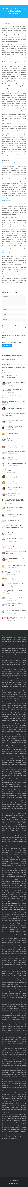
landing (6, 1061)
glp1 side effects (18, 1161)
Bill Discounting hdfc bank (14, 883)
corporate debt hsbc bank (13, 843)
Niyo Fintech (11, 532)
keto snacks (5, 1150)
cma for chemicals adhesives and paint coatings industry (14, 958)
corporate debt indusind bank (12, 848)
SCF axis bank (11, 867)
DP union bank (16, 795)
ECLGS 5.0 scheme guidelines (9, 1138)
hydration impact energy (17, 1141)
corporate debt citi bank (11, 841)
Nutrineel (3, 1141)
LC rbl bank (12, 760)
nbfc (25, 637)
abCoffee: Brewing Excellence (16, 408)
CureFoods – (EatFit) (13, 520)
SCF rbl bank (17, 878)
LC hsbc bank (18, 734)
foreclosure (8, 1070)
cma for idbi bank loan (14, 712)
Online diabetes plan (5, 1154)
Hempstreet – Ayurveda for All (16, 476)
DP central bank (9, 795)
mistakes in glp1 (7, 1152)
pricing (7, 1043)
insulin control (20, 1145)
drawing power (17, 1076)
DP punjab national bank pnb (13, 799)
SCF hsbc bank (10, 879)
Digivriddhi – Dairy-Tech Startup (16, 451)
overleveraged (15, 1125)
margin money (12, 1101)
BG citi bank (21, 747)
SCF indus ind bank (18, 876)
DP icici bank (11, 789)
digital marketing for (7, 637)
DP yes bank (15, 791)
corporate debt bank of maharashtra (14, 865)
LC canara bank (9, 731)
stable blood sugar (22, 1154)
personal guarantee (15, 1116)
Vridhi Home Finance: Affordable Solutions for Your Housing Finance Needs (14, 500)
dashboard (19, 656)
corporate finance (7, 666)
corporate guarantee (10, 1090)
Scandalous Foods (13, 433)
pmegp (12, 1118)
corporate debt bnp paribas (12, 857)
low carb (3, 1152)
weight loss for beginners (13, 1161)
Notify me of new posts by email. (11, 342)
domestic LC (10, 1096)
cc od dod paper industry (16, 1026)
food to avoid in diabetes (9, 1156)
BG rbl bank (15, 755)
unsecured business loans (15, 1065)
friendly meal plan (23, 1161)
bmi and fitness (9, 1150)
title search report (14, 1098)
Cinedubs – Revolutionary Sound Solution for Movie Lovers (14, 584)
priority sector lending (12, 1072)
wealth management (18, 637)
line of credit (9, 1111)
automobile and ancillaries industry (11, 652)
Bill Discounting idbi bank (11, 887)
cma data (14, 656)
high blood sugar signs (19, 1159)
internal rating (10, 1100)
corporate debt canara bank (12, 852)
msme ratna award (20, 1136)
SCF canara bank (10, 868)
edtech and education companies (11, 643)
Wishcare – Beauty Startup (15, 514)
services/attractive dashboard (14, 696)
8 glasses (5, 1143)
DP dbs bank (17, 797)
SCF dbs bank (14, 874)
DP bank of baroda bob (17, 802)
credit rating (17, 1096)
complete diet (17, 1154)
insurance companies (15, 639)
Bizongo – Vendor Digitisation (16, 482)
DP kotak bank (9, 797)
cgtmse (10, 1087)
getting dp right (8, 1076)
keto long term (10, 1143)
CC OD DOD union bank (17, 815)
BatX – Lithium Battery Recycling (17, 463)
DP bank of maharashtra (15, 804)
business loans (9, 673)
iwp (18, 1061)
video (19, 692)
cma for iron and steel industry (14, 947)
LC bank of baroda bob (15, 740)
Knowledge (7, 23)
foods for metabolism (16, 1156)
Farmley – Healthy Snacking (15, 446)
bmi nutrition (24, 1145)
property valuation (18, 1100)
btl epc (21, 1061)
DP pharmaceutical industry (17, 944)
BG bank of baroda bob (18, 744)
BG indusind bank (8, 753)
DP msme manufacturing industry (15, 929)
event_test (6, 1048)
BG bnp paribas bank (18, 745)
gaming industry (11, 648)
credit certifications (14, 1092)
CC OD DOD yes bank (16, 810)
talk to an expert (8, 1046)
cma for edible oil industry (13, 962)
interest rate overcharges (11, 1122)
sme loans (15, 1078)
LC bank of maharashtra (10, 738)
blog (11, 1048)
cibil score (13, 1089)
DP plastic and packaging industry (15, 911)
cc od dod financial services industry (15, 1030)
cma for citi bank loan (13, 709)
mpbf (20, 1068)
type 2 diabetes (15, 1143)
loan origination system (13, 1079)
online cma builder (15, 1052)
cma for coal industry (15, 949)
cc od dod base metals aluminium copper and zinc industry (14, 1028)
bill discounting (8, 1078)
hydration (13, 1141)
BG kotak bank (16, 753)
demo (11, 1059)
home (12, 834)
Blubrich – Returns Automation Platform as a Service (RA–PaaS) (14, 526)
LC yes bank (10, 734)
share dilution (19, 1090)
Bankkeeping (5, 690)
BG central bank (13, 747)
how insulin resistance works (22, 1163)
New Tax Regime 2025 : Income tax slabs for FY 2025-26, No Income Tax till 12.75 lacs (13, 369)
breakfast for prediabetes (13, 1159)
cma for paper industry (12, 982)
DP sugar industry (19, 912)
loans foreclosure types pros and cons (12, 671)
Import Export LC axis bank (15, 769)
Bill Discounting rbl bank (11, 903)
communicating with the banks (13, 660)
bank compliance (11, 1112)
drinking (22, 1141)
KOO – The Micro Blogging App (16, 565)
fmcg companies (21, 650)
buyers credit (7, 1074)
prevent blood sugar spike (5, 1165)
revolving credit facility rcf (9, 1134)
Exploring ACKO (12, 578)
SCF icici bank (8, 870)
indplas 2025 (18, 1131)
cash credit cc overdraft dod (18, 669)
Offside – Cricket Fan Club (15, 487)
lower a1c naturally (23, 1156)
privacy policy (15, 1041)
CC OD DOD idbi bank (16, 808)
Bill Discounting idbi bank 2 (14, 894)
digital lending (13, 1085)
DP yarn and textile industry (16, 914)
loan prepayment (16, 1087)
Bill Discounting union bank (15, 898)
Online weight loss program (11, 1154)
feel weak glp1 (12, 1152)
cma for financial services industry (14, 986)
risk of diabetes (19, 1148)
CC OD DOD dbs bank (11, 819)
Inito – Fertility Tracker (14, 493)
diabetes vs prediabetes (14, 1163)
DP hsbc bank (8, 791)
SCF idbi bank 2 (15, 872)
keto (7, 1143)
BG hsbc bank (18, 749)
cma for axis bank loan (9, 703)
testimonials (12, 1061)
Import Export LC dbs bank (12, 786)
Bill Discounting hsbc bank (15, 905)
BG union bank (8, 758)
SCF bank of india (14, 881)
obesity (16, 1148)
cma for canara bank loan (11, 707)
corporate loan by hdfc (13, 835)
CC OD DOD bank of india (11, 828)
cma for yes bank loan (11, 722)
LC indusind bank (9, 733)
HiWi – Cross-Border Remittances (13, 545)
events (8, 1052)
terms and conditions (12, 694)
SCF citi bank (18, 867)
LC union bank (16, 731)
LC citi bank (8, 736)
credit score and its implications (17, 667)
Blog (5, 1141)
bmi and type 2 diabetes (15, 1145)
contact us (14, 1043)
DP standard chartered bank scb (13, 801)
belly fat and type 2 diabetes (13, 1165)
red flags (9, 1125)
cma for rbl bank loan (15, 716)
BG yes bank (15, 758)
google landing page (12, 991)
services (18, 664)
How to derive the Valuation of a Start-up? (13, 396)
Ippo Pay (10, 457)
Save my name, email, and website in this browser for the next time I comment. (14, 328)
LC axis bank (20, 738)
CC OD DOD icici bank (16, 806)
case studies (17, 1048)
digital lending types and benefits (13, 682)
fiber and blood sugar (20, 1165)
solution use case (11, 1045)
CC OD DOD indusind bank (14, 813)
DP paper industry (11, 940)
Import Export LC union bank (12, 782)
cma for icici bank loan (14, 723)
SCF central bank (9, 876)
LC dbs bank (18, 729)
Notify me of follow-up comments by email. (14, 336)
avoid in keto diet (14, 1150)
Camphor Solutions (10, 635)
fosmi (13, 1131)
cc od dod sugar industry (18, 993)
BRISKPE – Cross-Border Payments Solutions (13, 376)
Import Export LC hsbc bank (12, 775)
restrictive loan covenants (13, 1094)
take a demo (16, 1046)
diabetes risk (6, 1145)
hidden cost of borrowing (14, 1123)
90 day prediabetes (6, 1161)
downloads (19, 1045)
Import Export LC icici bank (12, 762)
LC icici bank (18, 742)
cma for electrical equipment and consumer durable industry (14, 973)
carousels (13, 690)
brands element (11, 692)
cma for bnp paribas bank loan (18, 701)
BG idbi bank (8, 751)
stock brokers (5, 639)
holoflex (7, 1089)
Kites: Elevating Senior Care (15, 420)
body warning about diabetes (11, 1148)
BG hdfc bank (10, 749)
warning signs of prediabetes (6, 1170)
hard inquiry (14, 1074)
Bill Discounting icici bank (11, 890)
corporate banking (18, 673)
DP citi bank (18, 789)
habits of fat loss (17, 1152)
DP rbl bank (21, 791)
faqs (14, 698)
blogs (24, 664)
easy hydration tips (19, 1143)
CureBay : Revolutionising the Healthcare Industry (14, 427)
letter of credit (9, 1081)
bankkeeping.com (6, 656)
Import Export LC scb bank (16, 788)
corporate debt (6, 669)
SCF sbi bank (15, 870)
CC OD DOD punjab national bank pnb (14, 821)
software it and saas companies (17, 641)
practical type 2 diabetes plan (6, 1163)
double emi (18, 1107)
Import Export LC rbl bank (15, 777)
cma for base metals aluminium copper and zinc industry (14, 984)
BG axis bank (8, 744)
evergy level (9, 1145)
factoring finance (10, 1107)
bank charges (12, 1120)
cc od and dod (17, 1083)
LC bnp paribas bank (9, 729)
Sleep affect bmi (9, 1141)
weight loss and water (23, 1152)
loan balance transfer (18, 1127)
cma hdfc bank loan (13, 711)
